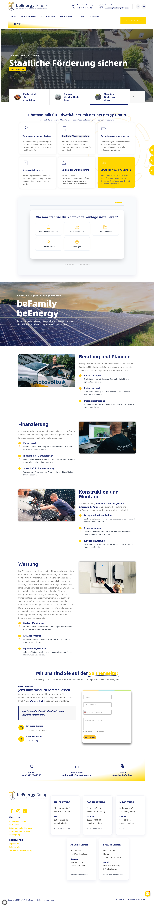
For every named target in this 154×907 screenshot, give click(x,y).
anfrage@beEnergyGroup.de (76, 775)
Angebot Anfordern (122, 775)
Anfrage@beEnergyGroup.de (117, 7)
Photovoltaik (27, 16)
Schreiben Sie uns (34, 725)
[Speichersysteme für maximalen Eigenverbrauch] (26, 129)
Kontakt (17, 24)
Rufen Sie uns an (34, 736)
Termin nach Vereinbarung (129, 829)
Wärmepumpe (66, 16)
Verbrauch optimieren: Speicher (37, 135)
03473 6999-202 (77, 862)
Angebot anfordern (133, 20)
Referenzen (94, 16)
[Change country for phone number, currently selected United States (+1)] (85, 712)
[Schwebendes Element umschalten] (147, 894)
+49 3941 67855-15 (84, 7)
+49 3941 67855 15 (31, 775)
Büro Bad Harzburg (111, 865)
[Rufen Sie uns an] (21, 739)
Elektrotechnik (48, 16)
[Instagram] (143, 6)
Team (79, 16)
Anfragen (122, 772)
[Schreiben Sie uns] (21, 727)
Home (13, 16)
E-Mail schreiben (61, 823)
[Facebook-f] (138, 6)
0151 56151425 (126, 819)
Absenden (90, 737)
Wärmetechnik (36, 700)
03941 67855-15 (61, 819)
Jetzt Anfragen (17, 69)
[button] (134, 97)
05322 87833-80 (94, 819)
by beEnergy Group (46, 900)
